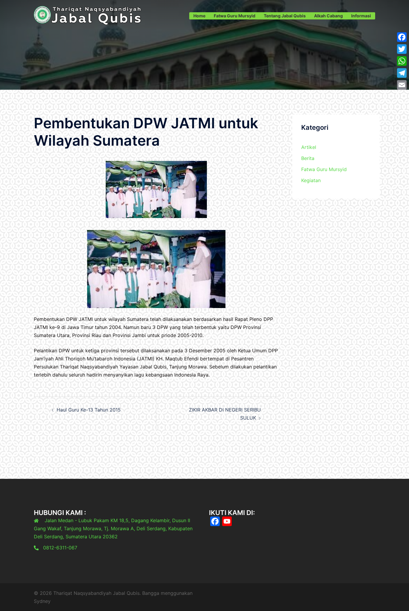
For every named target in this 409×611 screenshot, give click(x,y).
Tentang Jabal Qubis (285, 15)
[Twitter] (402, 49)
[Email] (402, 85)
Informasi (361, 15)
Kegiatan (311, 180)
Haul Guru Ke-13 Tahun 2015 (89, 410)
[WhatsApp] (402, 61)
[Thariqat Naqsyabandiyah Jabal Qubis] (88, 15)
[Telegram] (402, 73)
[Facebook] (402, 37)
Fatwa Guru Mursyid (234, 15)
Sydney (42, 601)
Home (199, 15)
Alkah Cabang (328, 15)
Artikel (308, 147)
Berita (307, 158)
